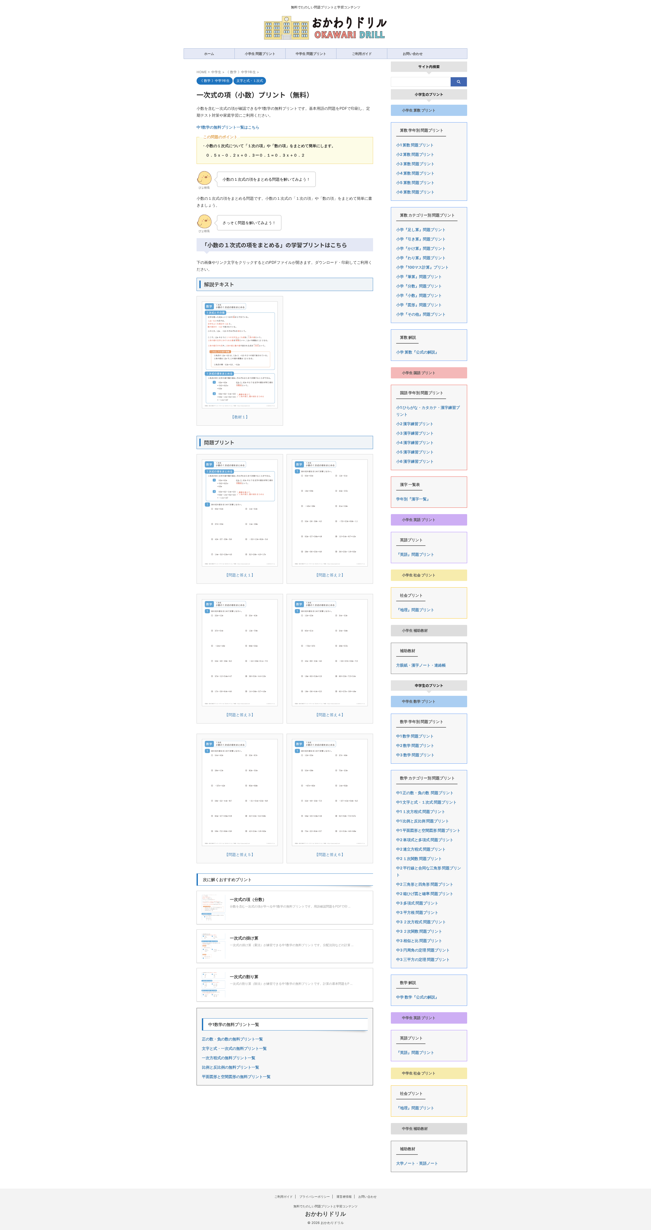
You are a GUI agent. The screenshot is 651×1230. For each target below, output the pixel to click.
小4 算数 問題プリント (415, 173)
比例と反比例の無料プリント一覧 (230, 1067)
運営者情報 (344, 1196)
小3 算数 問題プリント (415, 163)
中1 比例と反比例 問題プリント (422, 821)
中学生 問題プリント (311, 54)
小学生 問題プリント (260, 54)
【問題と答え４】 (330, 714)
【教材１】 (239, 416)
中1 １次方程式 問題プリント (420, 811)
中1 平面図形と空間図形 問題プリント (428, 830)
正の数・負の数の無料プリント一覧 (232, 1039)
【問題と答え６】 (330, 854)
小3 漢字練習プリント (415, 433)
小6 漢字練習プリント (415, 461)
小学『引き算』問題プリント (421, 239)
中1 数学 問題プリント (415, 736)
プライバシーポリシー (314, 1196)
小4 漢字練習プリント (415, 442)
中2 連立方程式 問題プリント (421, 849)
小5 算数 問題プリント (415, 182)
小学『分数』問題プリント (419, 286)
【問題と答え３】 (240, 714)
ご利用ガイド (362, 54)
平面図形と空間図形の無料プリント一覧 (236, 1076)
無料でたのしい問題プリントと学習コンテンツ (325, 1206)
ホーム (209, 54)
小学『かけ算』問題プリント (421, 248)
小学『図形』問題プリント (419, 304)
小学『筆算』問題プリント (419, 276)
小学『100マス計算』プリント (422, 267)
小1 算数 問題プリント (415, 145)
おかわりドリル (325, 1213)
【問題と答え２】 (330, 575)
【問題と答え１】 (240, 575)
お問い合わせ (413, 54)
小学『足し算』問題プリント (421, 229)
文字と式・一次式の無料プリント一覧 (234, 1048)
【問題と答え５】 (240, 854)
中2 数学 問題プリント (415, 745)
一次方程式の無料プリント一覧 (228, 1057)
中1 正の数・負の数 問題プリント (425, 792)
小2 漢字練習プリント (415, 423)
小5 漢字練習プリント (415, 452)
